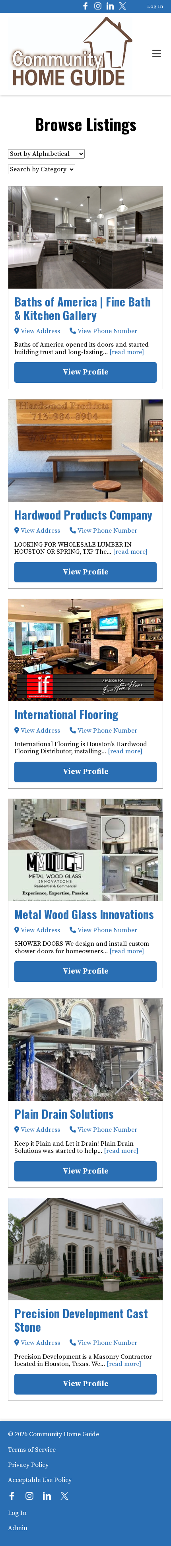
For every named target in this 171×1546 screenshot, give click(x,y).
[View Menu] (156, 54)
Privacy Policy (28, 1465)
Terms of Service (32, 1450)
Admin (17, 1528)
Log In (155, 6)
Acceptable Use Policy (40, 1480)
